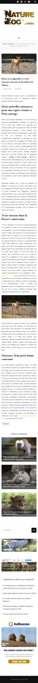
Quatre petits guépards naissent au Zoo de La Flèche (19, 593)
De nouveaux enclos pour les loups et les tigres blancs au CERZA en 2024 (17, 485)
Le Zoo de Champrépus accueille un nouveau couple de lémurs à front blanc (18, 458)
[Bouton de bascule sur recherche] (35, 2)
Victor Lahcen (8, 89)
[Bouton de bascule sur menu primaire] (19, 38)
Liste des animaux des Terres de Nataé (15, 614)
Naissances (5, 423)
